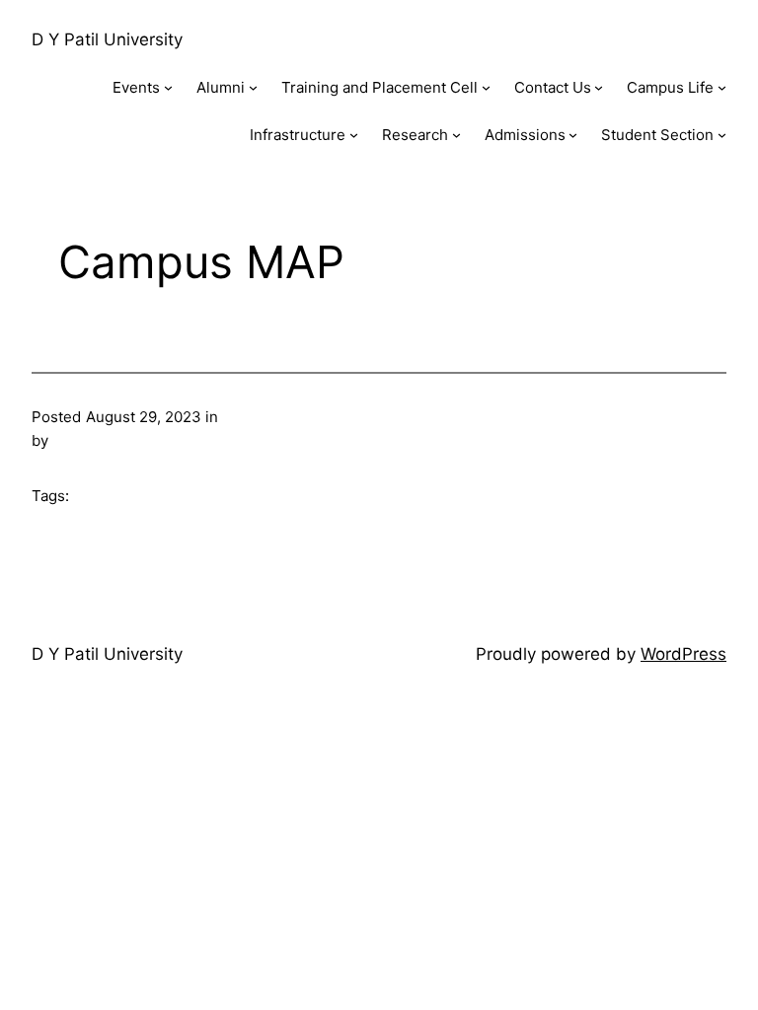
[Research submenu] (456, 134)
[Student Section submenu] (722, 134)
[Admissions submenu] (572, 134)
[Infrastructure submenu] (353, 134)
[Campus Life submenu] (722, 87)
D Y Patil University (107, 39)
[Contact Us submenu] (598, 87)
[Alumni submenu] (253, 87)
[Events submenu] (168, 87)
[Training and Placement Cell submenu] (486, 87)
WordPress (683, 654)
